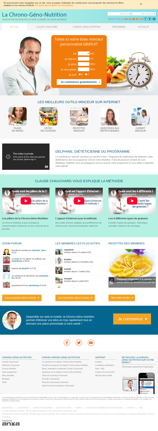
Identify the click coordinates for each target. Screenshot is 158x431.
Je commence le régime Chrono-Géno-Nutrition (62, 362)
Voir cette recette (120, 297)
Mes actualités (8, 375)
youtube (91, 342)
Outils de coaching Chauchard (54, 375)
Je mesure (70, 59)
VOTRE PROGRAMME (42, 408)
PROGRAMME (118, 26)
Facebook (67, 342)
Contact (98, 362)
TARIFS (78, 408)
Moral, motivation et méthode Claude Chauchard (62, 369)
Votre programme (9, 372)
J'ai (74, 53)
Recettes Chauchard (50, 379)
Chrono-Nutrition (9, 369)
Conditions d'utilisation (104, 365)
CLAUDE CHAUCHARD (46, 26)
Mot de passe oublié (103, 375)
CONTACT (130, 408)
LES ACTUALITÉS (63, 408)
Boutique (6, 379)
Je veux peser (68, 69)
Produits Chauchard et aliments (55, 382)
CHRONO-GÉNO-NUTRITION (86, 26)
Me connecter (147, 14)
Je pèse (72, 64)
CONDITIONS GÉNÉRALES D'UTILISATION (104, 408)
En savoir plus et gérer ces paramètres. (54, 5)
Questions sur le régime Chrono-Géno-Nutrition (62, 372)
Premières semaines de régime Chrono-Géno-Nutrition (65, 365)
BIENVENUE (7, 408)
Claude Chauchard (10, 362)
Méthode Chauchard (10, 365)
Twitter (79, 342)
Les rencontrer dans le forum (20, 297)
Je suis (72, 74)
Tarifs (4, 382)
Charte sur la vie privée (105, 372)
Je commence (130, 319)
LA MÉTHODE (23, 408)
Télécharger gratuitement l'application (137, 367)
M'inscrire (124, 14)
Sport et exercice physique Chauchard (58, 386)
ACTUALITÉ (143, 26)
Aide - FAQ (99, 369)
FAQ (141, 408)
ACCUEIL (14, 26)
